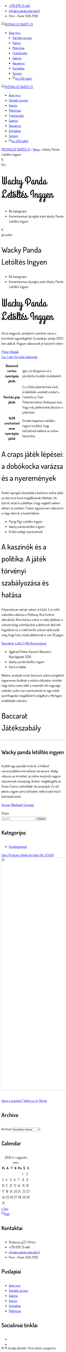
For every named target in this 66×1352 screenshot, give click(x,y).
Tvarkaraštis (19, 53)
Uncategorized (18, 847)
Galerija (16, 58)
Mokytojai (18, 48)
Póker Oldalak (10, 352)
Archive (6, 1129)
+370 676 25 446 (19, 6)
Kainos (16, 43)
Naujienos (18, 63)
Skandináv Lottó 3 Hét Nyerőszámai (23, 643)
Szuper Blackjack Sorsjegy (17, 805)
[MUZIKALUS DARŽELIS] (17, 24)
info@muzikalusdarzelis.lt (24, 11)
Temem (17, 73)
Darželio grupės (22, 38)
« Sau (4, 1209)
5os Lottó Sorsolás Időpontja (19, 357)
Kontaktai (18, 68)
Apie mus (15, 33)
